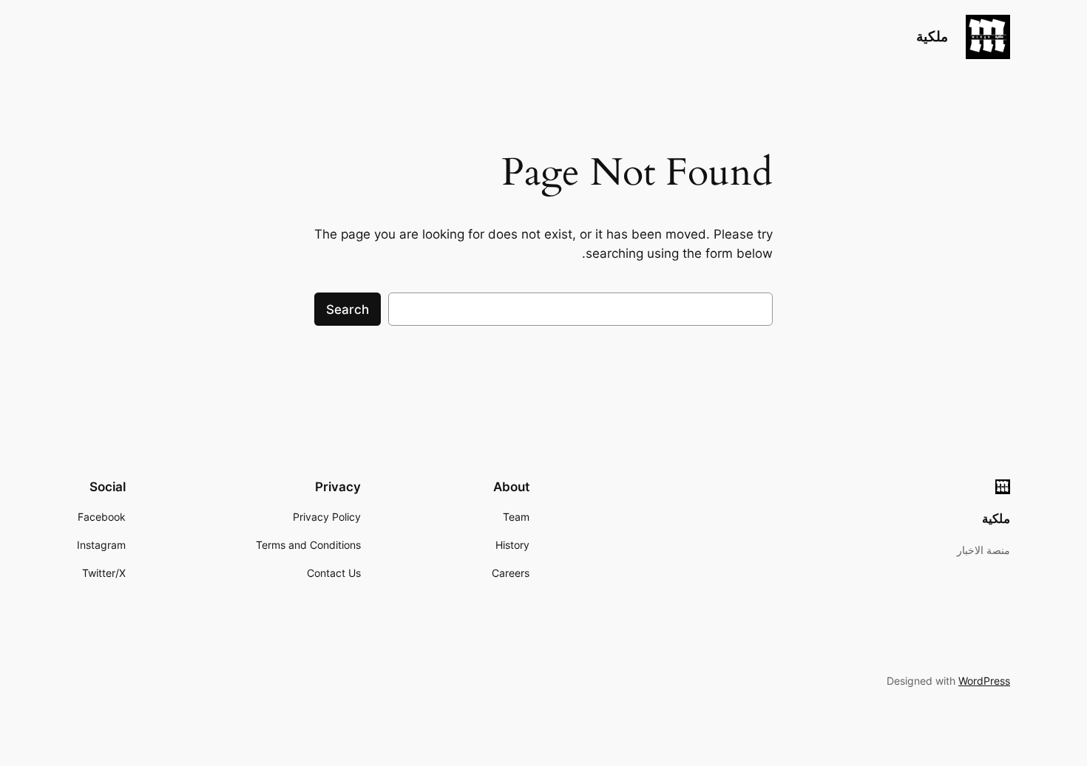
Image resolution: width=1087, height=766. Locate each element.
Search (347, 309)
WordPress (984, 680)
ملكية (932, 36)
